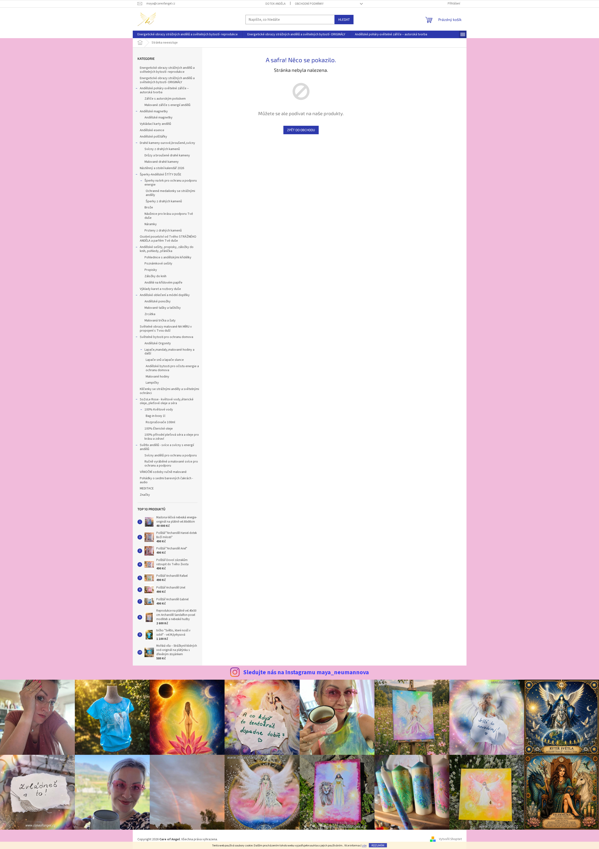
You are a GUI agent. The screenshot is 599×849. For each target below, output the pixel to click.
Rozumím (377, 845)
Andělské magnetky (154, 111)
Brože (149, 207)
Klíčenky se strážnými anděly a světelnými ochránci (169, 391)
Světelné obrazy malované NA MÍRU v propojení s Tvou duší (166, 328)
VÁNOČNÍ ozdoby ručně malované (163, 472)
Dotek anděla (275, 4)
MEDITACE (147, 488)
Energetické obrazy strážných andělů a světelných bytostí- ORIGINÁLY (167, 80)
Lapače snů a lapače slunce (165, 359)
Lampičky (152, 382)
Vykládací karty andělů (155, 124)
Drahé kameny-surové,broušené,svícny (167, 143)
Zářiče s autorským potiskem (165, 98)
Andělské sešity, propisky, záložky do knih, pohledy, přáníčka (166, 249)
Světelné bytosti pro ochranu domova (166, 337)
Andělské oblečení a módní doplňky (165, 295)
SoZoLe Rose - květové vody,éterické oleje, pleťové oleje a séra (166, 401)
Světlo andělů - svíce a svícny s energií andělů (167, 447)
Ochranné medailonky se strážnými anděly (170, 193)
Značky (145, 494)
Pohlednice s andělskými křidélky (168, 257)
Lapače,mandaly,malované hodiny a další (169, 351)
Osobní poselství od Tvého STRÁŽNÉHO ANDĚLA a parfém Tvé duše (168, 238)
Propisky (151, 270)
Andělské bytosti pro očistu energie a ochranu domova (172, 368)
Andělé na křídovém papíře (163, 282)
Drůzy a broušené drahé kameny (167, 155)
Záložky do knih (155, 276)
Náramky (151, 224)
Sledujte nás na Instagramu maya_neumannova (306, 672)
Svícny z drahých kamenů (162, 149)
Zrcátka (150, 314)
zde (364, 846)
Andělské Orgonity (158, 343)
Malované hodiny (157, 376)
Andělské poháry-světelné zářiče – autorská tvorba (164, 90)
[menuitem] (187, 34)
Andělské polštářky (153, 136)
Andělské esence (152, 130)
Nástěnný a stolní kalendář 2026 (162, 168)
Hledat (344, 19)
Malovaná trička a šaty (160, 320)
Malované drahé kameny (162, 161)
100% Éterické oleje (159, 428)
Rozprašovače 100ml (160, 422)
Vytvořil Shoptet (450, 839)
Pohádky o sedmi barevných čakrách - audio (166, 480)
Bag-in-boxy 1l (155, 416)
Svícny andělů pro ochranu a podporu (171, 455)
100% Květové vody (159, 409)
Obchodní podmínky (309, 4)
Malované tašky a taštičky (163, 307)
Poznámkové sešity (158, 263)
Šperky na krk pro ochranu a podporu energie (171, 182)
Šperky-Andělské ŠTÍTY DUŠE (160, 174)
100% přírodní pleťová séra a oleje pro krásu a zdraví (172, 436)
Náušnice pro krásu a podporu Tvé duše (169, 215)
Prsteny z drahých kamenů (163, 230)
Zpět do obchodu (301, 130)
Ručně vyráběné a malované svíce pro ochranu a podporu (171, 463)
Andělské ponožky (158, 301)
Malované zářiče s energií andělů (167, 105)
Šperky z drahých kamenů (164, 201)
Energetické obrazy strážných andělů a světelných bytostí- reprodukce (167, 69)
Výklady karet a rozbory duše (160, 289)
